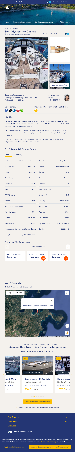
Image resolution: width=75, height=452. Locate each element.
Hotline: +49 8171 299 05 (14, 2)
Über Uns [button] (12, 421)
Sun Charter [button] (13, 417)
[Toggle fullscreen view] (67, 293)
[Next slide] (68, 246)
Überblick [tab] (8, 155)
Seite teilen (66, 22)
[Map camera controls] (67, 326)
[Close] (52, 300)
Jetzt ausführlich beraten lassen (37, 402)
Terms (68, 336)
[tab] (31, 396)
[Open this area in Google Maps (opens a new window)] (8, 336)
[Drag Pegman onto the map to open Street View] (67, 333)
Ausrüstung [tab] (18, 155)
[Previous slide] (7, 246)
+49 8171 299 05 (54, 100)
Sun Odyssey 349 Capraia (44, 22)
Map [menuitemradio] (9, 293)
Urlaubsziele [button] (13, 426)
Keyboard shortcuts (45, 336)
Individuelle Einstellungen (14, 447)
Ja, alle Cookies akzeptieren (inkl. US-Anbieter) (50, 447)
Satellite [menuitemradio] (19, 293)
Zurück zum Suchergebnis (22, 22)
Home (7, 22)
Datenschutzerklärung (48, 442)
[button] (37, 311)
